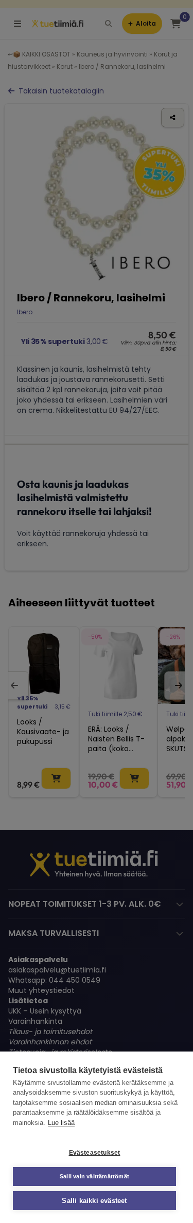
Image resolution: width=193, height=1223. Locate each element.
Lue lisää (61, 1122)
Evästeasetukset (94, 1152)
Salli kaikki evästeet (94, 1201)
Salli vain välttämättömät (94, 1176)
